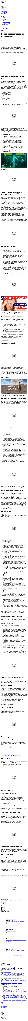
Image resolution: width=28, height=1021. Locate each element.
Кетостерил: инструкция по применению (15, 930)
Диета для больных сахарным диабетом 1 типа (14, 995)
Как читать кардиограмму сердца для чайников (11, 974)
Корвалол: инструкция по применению (12, 435)
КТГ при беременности (6, 972)
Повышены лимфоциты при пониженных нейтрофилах (13, 980)
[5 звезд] (22, 901)
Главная (2, 8)
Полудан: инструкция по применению (15, 921)
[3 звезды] (12, 901)
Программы (3, 13)
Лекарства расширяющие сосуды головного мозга (12, 967)
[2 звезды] (7, 901)
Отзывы (2, 14)
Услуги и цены (4, 12)
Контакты (3, 17)
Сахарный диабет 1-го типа (9, 987)
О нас (2, 9)
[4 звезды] (17, 901)
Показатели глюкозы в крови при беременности (12, 976)
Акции (2, 16)
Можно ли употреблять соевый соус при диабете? (14, 997)
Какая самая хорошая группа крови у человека (11, 983)
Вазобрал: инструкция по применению (12, 755)
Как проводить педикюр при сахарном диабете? (14, 1000)
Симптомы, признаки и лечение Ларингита (11, 969)
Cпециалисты (4, 11)
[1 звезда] (3, 901)
